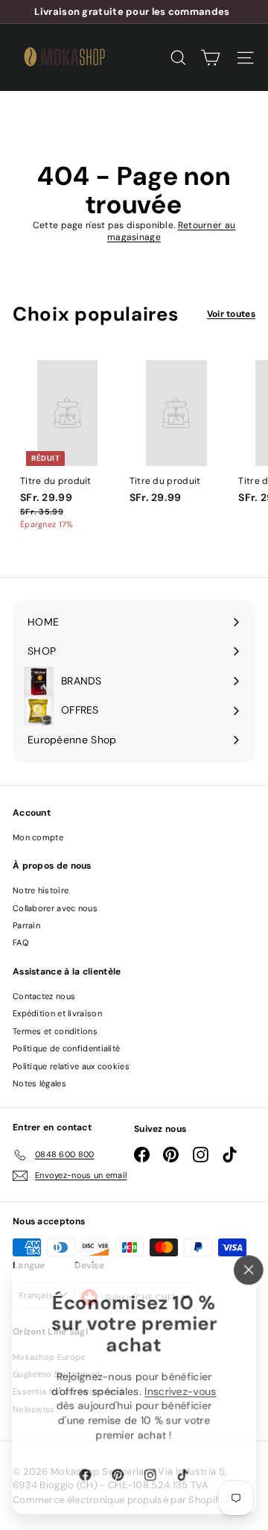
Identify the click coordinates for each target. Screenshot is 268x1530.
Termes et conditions (55, 1031)
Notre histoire (40, 890)
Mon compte (38, 837)
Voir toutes (231, 314)
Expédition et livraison (57, 1013)
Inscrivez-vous (180, 1391)
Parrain (26, 925)
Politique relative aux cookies (71, 1066)
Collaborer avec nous (55, 908)
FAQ (20, 942)
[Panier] (210, 58)
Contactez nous (44, 996)
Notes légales (39, 1083)
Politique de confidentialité (66, 1048)
